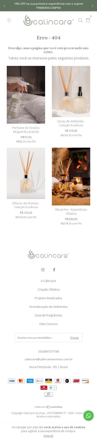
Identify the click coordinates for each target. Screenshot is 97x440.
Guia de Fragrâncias (48, 315)
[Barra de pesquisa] (80, 20)
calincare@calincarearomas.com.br (49, 359)
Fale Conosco (48, 324)
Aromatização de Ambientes (48, 307)
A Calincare (48, 281)
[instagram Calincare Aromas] (43, 270)
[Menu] (10, 20)
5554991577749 (48, 351)
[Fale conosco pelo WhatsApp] (88, 416)
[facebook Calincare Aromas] (54, 270)
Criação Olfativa (49, 289)
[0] (87, 20)
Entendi (48, 436)
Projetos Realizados (48, 298)
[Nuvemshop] (49, 407)
